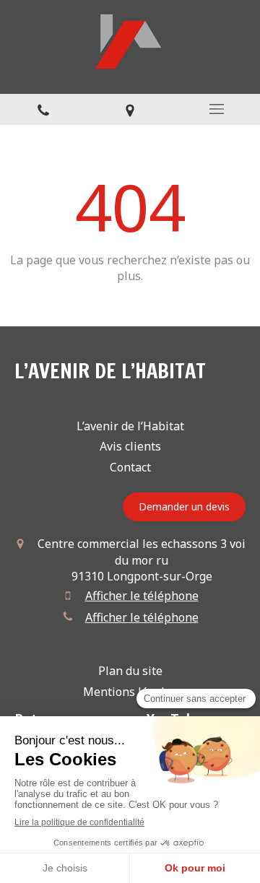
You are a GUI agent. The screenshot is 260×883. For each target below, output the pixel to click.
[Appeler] (43, 109)
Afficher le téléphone (142, 596)
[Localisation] (130, 109)
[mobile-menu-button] (216, 109)
